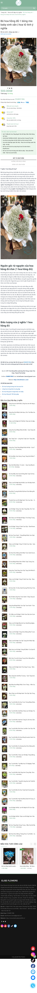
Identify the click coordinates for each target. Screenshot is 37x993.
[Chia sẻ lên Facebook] (8, 88)
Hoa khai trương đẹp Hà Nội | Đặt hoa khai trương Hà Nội (17, 140)
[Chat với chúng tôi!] (33, 977)
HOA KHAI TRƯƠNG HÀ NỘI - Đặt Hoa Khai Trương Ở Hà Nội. (18, 138)
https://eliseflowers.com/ (21, 379)
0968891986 (20, 99)
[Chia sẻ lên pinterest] (11, 88)
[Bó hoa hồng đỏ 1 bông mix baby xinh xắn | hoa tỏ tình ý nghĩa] (18, 62)
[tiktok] (12, 925)
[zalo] (15, 925)
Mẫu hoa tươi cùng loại (11, 844)
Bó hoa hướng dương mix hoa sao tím (12, 386)
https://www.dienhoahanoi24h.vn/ (15, 918)
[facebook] (8, 925)
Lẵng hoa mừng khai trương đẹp (11, 389)
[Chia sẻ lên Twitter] (10, 88)
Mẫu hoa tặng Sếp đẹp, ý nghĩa (11, 400)
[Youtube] (5, 925)
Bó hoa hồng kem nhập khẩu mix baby (13, 391)
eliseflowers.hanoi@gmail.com (13, 915)
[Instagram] (2, 925)
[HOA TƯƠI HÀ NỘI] (18, 3)
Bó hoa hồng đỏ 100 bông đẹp (10, 394)
